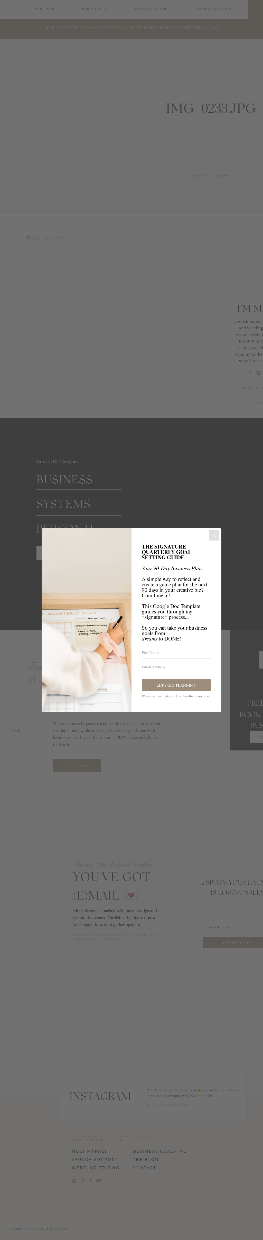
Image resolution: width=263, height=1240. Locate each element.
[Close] (214, 535)
